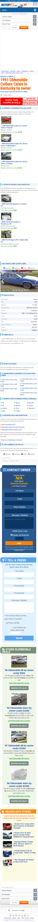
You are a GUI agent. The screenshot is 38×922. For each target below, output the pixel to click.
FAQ (23, 918)
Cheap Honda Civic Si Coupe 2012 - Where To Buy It (24, 853)
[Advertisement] (19, 49)
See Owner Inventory (19, 486)
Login (35, 5)
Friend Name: (19, 586)
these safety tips (15, 547)
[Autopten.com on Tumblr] (25, 915)
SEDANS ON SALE (18, 688)
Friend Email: (19, 593)
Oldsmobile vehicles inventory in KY (11, 430)
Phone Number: (19, 507)
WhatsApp (17, 268)
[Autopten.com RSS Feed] (27, 915)
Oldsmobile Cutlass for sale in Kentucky (13, 427)
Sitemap (14, 918)
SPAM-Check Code (19, 531)
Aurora (18, 403)
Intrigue (31, 405)
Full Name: (19, 491)
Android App (7, 918)
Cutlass (18, 411)
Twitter (25, 268)
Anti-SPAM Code (19, 628)
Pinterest (32, 268)
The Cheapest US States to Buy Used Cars (23, 861)
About (19, 918)
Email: (19, 499)
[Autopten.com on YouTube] (22, 915)
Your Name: (19, 571)
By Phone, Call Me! (13, 623)
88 (3, 403)
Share (36, 3)
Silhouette (32, 408)
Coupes (34, 330)
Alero (4, 411)
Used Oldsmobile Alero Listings (19, 721)
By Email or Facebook (14, 619)
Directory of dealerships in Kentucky (11, 440)
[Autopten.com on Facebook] (10, 915)
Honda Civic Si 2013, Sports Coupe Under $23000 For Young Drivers (23, 835)
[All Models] (19, 20)
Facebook (8, 268)
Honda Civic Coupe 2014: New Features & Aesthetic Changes (24, 826)
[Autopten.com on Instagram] (16, 915)
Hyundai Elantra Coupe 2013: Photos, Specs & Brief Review (23, 844)
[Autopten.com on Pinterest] (13, 915)
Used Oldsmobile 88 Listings (19, 683)
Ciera (17, 408)
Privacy (27, 918)
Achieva (4, 408)
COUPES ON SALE (18, 801)
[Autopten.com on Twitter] (19, 915)
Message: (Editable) (19, 515)
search (24, 27)
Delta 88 (31, 403)
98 (3, 405)
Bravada (18, 405)
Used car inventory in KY (8, 424)
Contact (32, 918)
